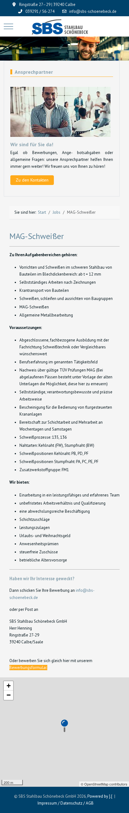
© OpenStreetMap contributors (104, 783)
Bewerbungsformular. (28, 667)
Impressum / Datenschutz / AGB (66, 803)
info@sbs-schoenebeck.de (92, 11)
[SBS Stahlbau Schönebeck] (64, 26)
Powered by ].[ (99, 796)
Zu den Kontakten (32, 180)
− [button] (9, 695)
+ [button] (9, 686)
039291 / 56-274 (39, 11)
